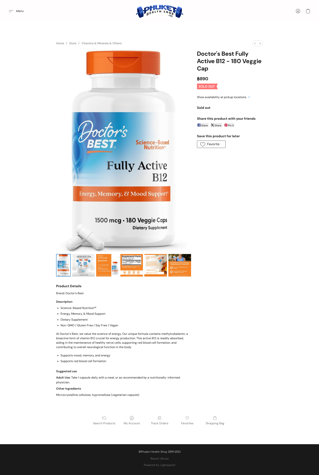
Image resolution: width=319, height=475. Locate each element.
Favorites (187, 423)
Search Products (104, 423)
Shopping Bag (215, 423)
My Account (132, 423)
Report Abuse (159, 458)
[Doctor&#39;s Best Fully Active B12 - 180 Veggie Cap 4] (155, 265)
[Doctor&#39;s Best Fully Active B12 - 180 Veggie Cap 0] (63, 265)
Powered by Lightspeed (159, 465)
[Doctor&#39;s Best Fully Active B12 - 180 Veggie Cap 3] (131, 265)
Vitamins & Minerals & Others (102, 43)
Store (72, 43)
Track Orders (159, 423)
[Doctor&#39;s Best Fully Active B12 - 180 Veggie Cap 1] (83, 265)
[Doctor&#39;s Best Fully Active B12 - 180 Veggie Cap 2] (107, 265)
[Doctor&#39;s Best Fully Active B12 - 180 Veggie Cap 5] (179, 265)
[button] (159, 11)
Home (60, 43)
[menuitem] (255, 43)
